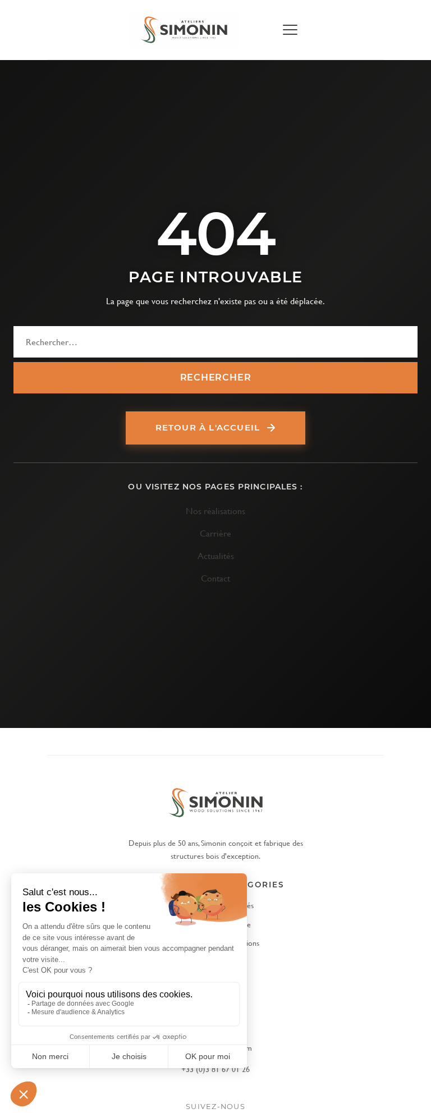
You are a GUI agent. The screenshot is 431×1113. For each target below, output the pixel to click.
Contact (215, 577)
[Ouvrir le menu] (289, 29)
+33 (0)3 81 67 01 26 (215, 1069)
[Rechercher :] (215, 342)
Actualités (216, 555)
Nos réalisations (215, 510)
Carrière (215, 532)
